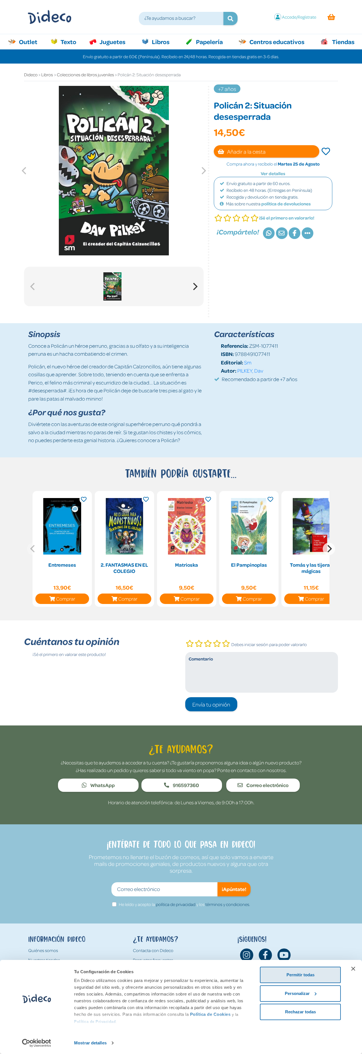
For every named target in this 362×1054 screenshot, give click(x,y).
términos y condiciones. (227, 904)
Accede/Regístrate (299, 17)
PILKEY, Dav (250, 370)
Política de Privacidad (95, 1022)
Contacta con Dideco (153, 950)
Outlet (31, 41)
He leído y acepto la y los (184, 904)
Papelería (209, 41)
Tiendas (342, 41)
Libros (160, 41)
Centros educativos (276, 41)
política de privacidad (175, 904)
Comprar (65, 599)
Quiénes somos (43, 950)
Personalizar (297, 993)
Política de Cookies (210, 1014)
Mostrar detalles (90, 1042)
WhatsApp (102, 785)
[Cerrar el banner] (353, 969)
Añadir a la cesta (246, 151)
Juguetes (112, 41)
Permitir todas (300, 974)
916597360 (185, 785)
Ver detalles (273, 173)
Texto (71, 41)
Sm (247, 362)
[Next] (194, 286)
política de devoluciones (286, 204)
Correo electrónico (266, 785)
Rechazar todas (300, 1011)
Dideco (31, 74)
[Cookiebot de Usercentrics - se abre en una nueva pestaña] (36, 1043)
